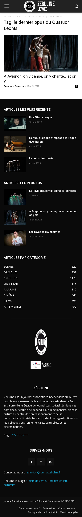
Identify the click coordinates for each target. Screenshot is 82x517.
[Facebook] (31, 461)
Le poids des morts (41, 158)
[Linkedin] (50, 461)
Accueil (7, 16)
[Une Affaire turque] (15, 123)
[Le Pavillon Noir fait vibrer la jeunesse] (15, 197)
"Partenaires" (20, 435)
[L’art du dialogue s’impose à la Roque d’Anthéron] (15, 144)
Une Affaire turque (40, 117)
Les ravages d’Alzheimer (44, 231)
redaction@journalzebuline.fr (43, 472)
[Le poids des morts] (15, 164)
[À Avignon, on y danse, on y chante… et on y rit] (41, 53)
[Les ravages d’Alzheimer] (15, 238)
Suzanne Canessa (14, 86)
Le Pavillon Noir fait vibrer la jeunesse (52, 190)
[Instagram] (41, 461)
